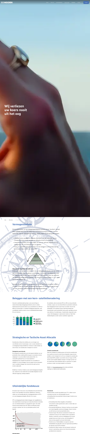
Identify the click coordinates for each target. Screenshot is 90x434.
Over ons (52, 2)
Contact (78, 2)
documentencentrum (58, 367)
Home (47, 2)
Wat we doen (67, 2)
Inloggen (86, 2)
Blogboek (73, 2)
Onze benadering (59, 2)
